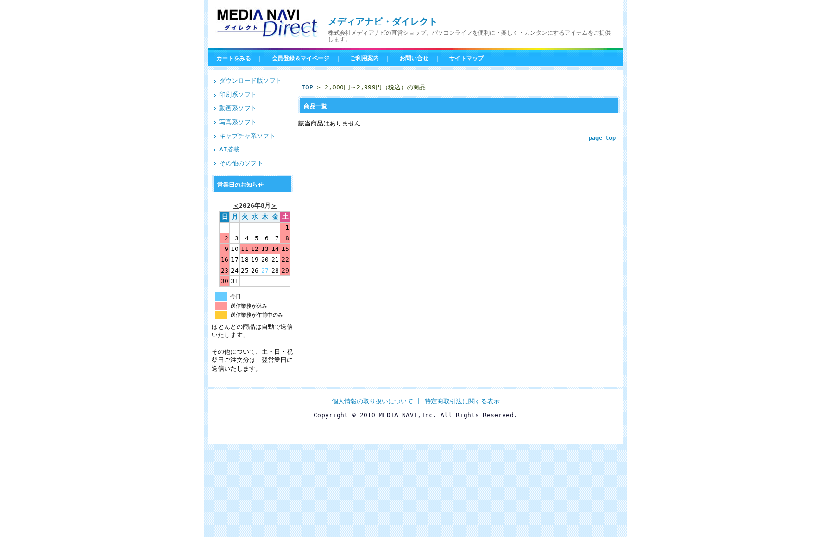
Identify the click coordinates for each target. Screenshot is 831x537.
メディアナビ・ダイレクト (383, 21)
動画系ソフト (238, 108)
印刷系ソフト (238, 94)
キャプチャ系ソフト (247, 135)
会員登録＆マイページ (300, 58)
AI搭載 (229, 149)
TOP (307, 87)
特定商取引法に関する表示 (462, 401)
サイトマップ (466, 58)
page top (602, 138)
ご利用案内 (364, 58)
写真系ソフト (238, 121)
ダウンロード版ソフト (250, 80)
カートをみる (233, 58)
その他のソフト (241, 163)
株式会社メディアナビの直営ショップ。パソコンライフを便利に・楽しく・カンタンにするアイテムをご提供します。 (469, 36)
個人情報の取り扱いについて (372, 401)
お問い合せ (414, 58)
